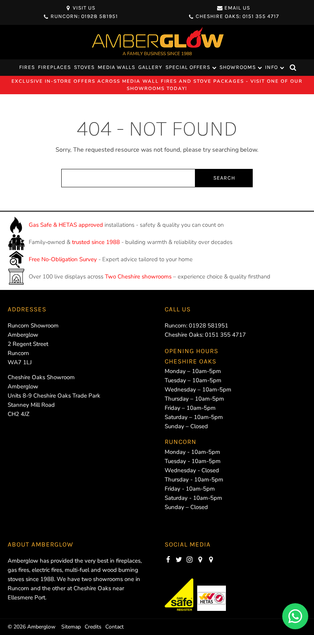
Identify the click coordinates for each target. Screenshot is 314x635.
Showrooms (237, 67)
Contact (114, 626)
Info (271, 67)
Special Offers (187, 67)
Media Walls (116, 67)
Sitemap (71, 626)
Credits (93, 626)
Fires (27, 67)
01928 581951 (208, 325)
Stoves (84, 67)
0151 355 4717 (225, 335)
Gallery (150, 67)
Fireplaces (54, 67)
